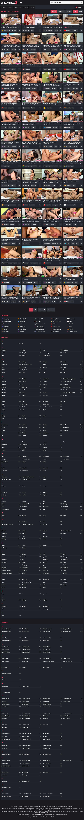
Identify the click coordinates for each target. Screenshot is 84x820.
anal (56, 146)
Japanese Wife (31, 479)
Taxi (11, 582)
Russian (52, 545)
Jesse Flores (31, 704)
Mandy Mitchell (11, 733)
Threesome (52, 579)
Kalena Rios (11, 713)
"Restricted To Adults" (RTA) (38, 814)
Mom (73, 501)
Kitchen (31, 486)
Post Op (52, 531)
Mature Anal (31, 504)
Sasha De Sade (31, 760)
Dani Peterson (11, 661)
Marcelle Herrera (11, 739)
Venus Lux (11, 781)
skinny (56, 30)
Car (11, 379)
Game (11, 442)
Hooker (52, 459)
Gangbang (11, 444)
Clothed (31, 390)
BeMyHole (68, 30)
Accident (11, 350)
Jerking (52, 479)
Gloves (31, 447)
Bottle (73, 362)
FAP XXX (38, 321)
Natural (11, 515)
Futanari (73, 430)
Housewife (73, 456)
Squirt (52, 567)
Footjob (52, 430)
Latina (31, 492)
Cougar (52, 387)
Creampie (52, 395)
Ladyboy (11, 495)
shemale (13, 69)
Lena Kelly (11, 727)
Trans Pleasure (40, 329)
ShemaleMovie (48, 30)
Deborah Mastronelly (52, 661)
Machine (11, 501)
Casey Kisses (31, 647)
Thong (31, 587)
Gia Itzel (11, 680)
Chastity (11, 390)
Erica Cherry (11, 667)
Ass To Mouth (52, 355)
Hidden (31, 462)
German (11, 450)
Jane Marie (11, 701)
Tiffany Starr (11, 772)
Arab (31, 350)
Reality (11, 545)
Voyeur (52, 600)
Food (52, 427)
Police (31, 533)
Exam (52, 416)
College (31, 395)
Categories (3, 7)
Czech (73, 395)
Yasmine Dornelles (52, 794)
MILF (52, 501)
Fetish (31, 430)
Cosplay (52, 384)
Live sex (32, 7)
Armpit (31, 353)
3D (31, 344)
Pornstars (10, 7)
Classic (31, 381)
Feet (11, 435)
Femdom (31, 427)
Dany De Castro (52, 658)
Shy (31, 559)
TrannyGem (6, 49)
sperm (35, 282)
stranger (14, 127)
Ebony (11, 416)
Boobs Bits (72, 318)
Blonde (52, 364)
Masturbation (11, 509)
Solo (52, 554)
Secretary (11, 559)
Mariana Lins (31, 736)
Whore (31, 606)
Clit (31, 384)
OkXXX (67, 243)
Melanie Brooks (31, 739)
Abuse (54, 816)
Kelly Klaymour (31, 716)
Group (52, 450)
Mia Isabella (52, 733)
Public (52, 539)
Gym (73, 442)
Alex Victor (31, 629)
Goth (31, 450)
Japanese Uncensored (31, 477)
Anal (11, 355)
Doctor (31, 407)
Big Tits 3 (55, 324)
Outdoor (52, 524)
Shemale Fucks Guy (11, 573)
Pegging (11, 536)
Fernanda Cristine (11, 673)
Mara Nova (11, 736)
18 (9, 127)
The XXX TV (6, 331)
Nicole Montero (31, 748)
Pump (73, 533)
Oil (11, 522)
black (53, 301)
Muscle (73, 509)
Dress (52, 409)
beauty (12, 88)
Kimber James (73, 713)
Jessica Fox (31, 707)
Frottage (52, 435)
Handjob (11, 459)
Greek (52, 444)
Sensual (11, 565)
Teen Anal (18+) (31, 582)
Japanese (11, 477)
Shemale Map (23, 318)
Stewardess (52, 573)
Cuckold (73, 384)
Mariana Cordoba (31, 733)
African (11, 353)
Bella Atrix (31, 638)
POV (35, 166)
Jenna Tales (31, 701)
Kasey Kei (11, 718)
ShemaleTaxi (7, 30)
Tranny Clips (6, 318)
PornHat (6, 263)
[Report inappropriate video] (19, 30)
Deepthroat (11, 407)
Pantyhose (11, 533)
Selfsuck (11, 562)
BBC (11, 367)
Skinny (31, 562)
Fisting (31, 435)
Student (73, 565)
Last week (68, 11)
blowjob (73, 204)
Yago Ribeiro (11, 794)
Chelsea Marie (52, 647)
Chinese (11, 392)
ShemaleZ (6, 69)
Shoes (31, 554)
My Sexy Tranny (57, 329)
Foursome (52, 433)
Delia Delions (73, 658)
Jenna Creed (11, 707)
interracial (75, 88)
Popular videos (17, 7)
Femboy (31, 425)
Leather (31, 495)
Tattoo (11, 579)
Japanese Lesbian (11, 479)
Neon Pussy (23, 329)
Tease (11, 587)
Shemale (11, 567)
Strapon (73, 559)
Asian (31, 355)
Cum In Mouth (73, 387)
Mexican (31, 506)
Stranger (73, 557)
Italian (52, 470)
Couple (52, 390)
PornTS (71, 324)
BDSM (11, 370)
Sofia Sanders (52, 763)
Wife (31, 609)
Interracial (52, 468)
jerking (33, 127)
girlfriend (75, 30)
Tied (52, 582)
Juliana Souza (73, 698)
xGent (70, 321)
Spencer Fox (52, 766)
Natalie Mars (11, 748)
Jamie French (11, 698)
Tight (52, 585)
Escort (31, 418)
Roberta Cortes (52, 754)
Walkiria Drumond (11, 787)
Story (73, 554)
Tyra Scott (52, 772)
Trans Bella (31, 772)
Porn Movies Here (40, 331)
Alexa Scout (31, 631)
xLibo (70, 326)
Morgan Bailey (52, 739)
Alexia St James (52, 629)
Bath (11, 362)
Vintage (31, 600)
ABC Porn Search (40, 324)
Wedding (11, 606)
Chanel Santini (31, 652)
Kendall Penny (31, 718)
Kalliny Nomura (11, 716)
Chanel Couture (31, 649)
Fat (11, 433)
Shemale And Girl (11, 570)
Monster (73, 506)
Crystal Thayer (52, 652)
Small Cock (31, 567)
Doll (31, 409)
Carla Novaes (11, 649)
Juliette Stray (73, 701)
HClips (26, 146)
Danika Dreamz (31, 658)
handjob (14, 30)
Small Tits (31, 570)
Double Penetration (52, 407)
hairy (74, 49)
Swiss (73, 570)
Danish (11, 404)
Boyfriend (73, 364)
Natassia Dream (31, 745)
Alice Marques (52, 631)
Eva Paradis (52, 667)
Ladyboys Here (7, 321)
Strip (73, 562)
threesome (54, 49)
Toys (73, 579)
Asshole (73, 350)
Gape (11, 447)
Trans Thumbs (56, 326)
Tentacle (31, 585)
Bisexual (52, 362)
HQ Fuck (22, 324)
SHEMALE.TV (11, 2)
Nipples (31, 515)
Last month (61, 11)
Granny (52, 442)
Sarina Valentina (11, 766)
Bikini (31, 372)
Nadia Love (11, 745)
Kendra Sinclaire (52, 713)
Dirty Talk (31, 404)
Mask (11, 506)
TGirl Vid (22, 331)
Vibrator (11, 600)
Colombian (52, 379)
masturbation (13, 263)
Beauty (31, 362)
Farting (11, 430)
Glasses (31, 442)
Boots (52, 370)
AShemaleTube (69, 127)
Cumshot (73, 390)
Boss (52, 372)
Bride (73, 367)
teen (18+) (52, 224)
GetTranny (68, 185)
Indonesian (11, 470)
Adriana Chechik (11, 629)
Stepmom (52, 570)
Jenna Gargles (31, 698)
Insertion (31, 468)
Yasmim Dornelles (11, 796)
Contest (52, 381)
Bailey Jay (11, 638)
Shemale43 (56, 331)
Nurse (52, 515)
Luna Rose (52, 724)
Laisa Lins (11, 724)
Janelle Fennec (11, 704)
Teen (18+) (31, 579)
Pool (31, 539)
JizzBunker (48, 127)
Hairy (11, 456)
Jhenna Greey (52, 698)
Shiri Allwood (31, 766)
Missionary (52, 506)
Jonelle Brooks (52, 704)
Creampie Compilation (73, 379)
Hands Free (11, 462)
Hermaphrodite (31, 459)
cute (32, 30)
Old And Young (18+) (11, 524)
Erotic (31, 416)
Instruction (31, 470)
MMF (52, 509)
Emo (11, 418)
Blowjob (52, 367)
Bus (73, 372)
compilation (55, 243)
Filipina (31, 433)
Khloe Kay (52, 718)
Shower (31, 557)
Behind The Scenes (31, 364)
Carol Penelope (11, 652)
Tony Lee (11, 775)
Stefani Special (73, 760)
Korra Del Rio (73, 718)
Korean (52, 486)
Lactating (11, 492)
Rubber (31, 548)
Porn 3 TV (5, 329)
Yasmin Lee (31, 796)
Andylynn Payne (73, 629)
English (79, 7)
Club (31, 392)
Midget (31, 509)
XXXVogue (48, 69)
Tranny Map (6, 326)
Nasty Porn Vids (57, 321)
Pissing (31, 531)
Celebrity (11, 387)
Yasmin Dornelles (31, 794)
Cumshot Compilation (73, 392)
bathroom (55, 166)
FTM (73, 425)
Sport (52, 565)
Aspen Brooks (73, 631)
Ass (52, 350)
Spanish (52, 557)
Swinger (73, 567)
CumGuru (22, 321)
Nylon (73, 515)
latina (75, 224)
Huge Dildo (73, 459)
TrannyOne (68, 49)
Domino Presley (73, 661)
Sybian (73, 573)
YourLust (47, 49)
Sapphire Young (11, 760)
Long (80, 11)
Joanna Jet (52, 701)
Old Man (31, 522)
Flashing (52, 425)
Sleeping (31, 565)
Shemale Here (7, 324)
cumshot (13, 49)
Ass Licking (52, 353)
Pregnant (52, 536)
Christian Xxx (52, 649)
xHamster (27, 30)
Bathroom (11, 364)
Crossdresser (73, 381)
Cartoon (11, 381)
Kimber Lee (73, 716)
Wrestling (52, 609)
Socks (31, 573)
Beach (11, 372)
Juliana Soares (52, 707)
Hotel (52, 462)
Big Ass (31, 367)
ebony (53, 282)
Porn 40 (71, 329)
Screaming (11, 557)
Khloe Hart (52, 716)
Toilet (52, 587)
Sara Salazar (11, 763)
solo (54, 69)
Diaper (11, 409)
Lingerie (52, 495)
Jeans (52, 477)
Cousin (52, 392)
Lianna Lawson (31, 724)
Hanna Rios (11, 686)
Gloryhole (31, 444)
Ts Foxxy (31, 775)
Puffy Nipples (73, 531)
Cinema (31, 379)
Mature (31, 501)
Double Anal (52, 404)
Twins (73, 585)
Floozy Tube (56, 318)
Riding (31, 545)
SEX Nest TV (39, 318)
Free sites (25, 7)
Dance (11, 401)
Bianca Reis (31, 640)
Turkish (73, 582)
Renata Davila (31, 754)
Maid (11, 504)
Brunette (73, 370)
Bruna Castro (52, 640)
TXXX (5, 108)
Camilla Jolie (11, 647)
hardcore (33, 185)
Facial (11, 427)
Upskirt (52, 594)
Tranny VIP (22, 326)
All (75, 11)
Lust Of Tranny (40, 326)
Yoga (11, 615)
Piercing (11, 539)
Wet (11, 609)
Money (73, 504)
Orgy (52, 522)
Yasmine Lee (52, 796)
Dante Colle (31, 661)
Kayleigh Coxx (31, 713)
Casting (11, 384)
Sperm (52, 562)
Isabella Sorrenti (11, 692)
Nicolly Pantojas (52, 745)
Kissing (11, 486)
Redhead (11, 548)
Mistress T (52, 736)
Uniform (31, 594)
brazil (73, 243)
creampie (33, 49)
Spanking (52, 559)
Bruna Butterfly (52, 638)
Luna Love (31, 727)
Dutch (73, 401)
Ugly (11, 594)
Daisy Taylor (11, 658)
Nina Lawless (52, 748)
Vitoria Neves (31, 781)
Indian (11, 468)
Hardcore (31, 456)
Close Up (31, 387)
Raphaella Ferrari (11, 754)
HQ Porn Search (73, 331)
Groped (52, 447)
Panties (11, 531)
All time (54, 11)
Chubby (11, 395)
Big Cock (31, 370)
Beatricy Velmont (11, 640)
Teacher (11, 585)
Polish (31, 536)
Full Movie (73, 427)
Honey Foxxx (31, 686)
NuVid (67, 205)
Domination (52, 401)
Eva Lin (31, 667)
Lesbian (52, 492)
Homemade (52, 456)
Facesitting (11, 425)
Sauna (11, 554)
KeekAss (27, 49)
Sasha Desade (31, 763)
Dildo (31, 401)
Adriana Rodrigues (11, 631)
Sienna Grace (52, 760)
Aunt (73, 353)
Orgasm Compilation (31, 524)
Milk (52, 504)
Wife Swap (52, 606)
